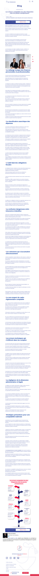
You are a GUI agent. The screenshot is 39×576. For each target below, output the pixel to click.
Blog (10, 16)
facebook (32, 56)
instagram (7, 557)
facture (9, 156)
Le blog (7, 568)
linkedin (32, 59)
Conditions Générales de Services (11, 564)
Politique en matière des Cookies (11, 567)
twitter (32, 61)
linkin (18, 557)
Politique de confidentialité (10, 565)
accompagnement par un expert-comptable (13, 450)
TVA (11, 179)
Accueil (7, 16)
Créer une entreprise (9, 25)
